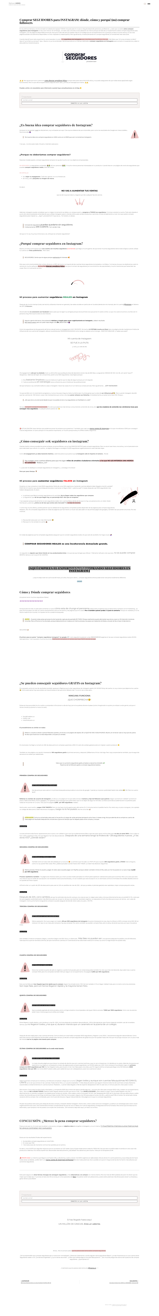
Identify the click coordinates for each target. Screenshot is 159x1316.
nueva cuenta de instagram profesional (59, 1160)
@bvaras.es (92, 1268)
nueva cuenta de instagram (99, 428)
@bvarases (127, 304)
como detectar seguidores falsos (55, 80)
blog (74, 1177)
